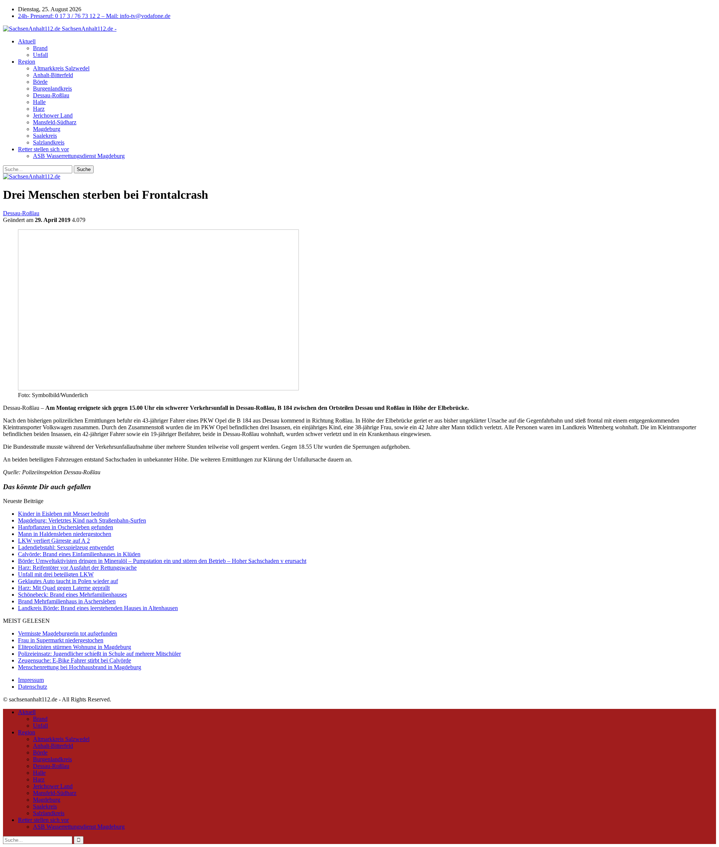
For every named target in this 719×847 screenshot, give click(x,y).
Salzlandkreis (48, 142)
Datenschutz (32, 686)
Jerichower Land (53, 115)
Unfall (40, 55)
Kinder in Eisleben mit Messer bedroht (63, 514)
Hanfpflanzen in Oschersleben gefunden (65, 527)
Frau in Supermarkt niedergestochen (60, 640)
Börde (40, 82)
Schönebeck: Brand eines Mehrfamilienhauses (72, 594)
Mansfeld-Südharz (54, 122)
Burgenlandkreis (52, 88)
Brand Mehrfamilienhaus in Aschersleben (67, 601)
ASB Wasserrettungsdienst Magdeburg (79, 156)
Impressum (31, 680)
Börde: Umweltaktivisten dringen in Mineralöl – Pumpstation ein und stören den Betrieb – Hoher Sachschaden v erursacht (162, 561)
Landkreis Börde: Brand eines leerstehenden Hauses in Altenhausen (98, 608)
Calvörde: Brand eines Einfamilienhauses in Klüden (79, 554)
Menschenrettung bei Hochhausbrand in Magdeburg (79, 667)
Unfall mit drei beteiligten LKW (56, 574)
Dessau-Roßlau (51, 95)
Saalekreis (45, 135)
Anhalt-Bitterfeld (53, 75)
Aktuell (27, 41)
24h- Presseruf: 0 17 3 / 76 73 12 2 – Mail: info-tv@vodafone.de (94, 16)
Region (26, 61)
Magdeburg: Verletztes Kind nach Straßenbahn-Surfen (82, 520)
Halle (39, 102)
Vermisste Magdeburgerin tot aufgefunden (67, 633)
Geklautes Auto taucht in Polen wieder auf (68, 581)
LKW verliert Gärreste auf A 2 (54, 540)
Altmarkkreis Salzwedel (61, 68)
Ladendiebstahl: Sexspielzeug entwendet (66, 547)
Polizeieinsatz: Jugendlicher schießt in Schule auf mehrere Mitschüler (99, 654)
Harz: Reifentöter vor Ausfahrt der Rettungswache (77, 567)
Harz (39, 109)
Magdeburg (46, 129)
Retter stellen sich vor (43, 149)
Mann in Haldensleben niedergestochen (64, 534)
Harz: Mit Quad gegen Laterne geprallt (64, 588)
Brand (40, 48)
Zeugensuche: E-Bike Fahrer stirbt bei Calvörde (74, 660)
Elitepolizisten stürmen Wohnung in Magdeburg (74, 647)
